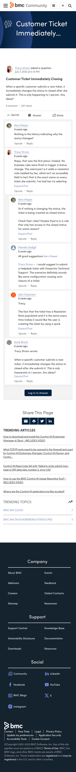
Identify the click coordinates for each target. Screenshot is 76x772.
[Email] (26, 421)
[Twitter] (42, 421)
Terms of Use (51, 748)
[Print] (34, 421)
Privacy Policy (54, 731)
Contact (8, 731)
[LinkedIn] (50, 421)
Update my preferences (20, 735)
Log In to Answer (38, 393)
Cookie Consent (41, 739)
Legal (38, 731)
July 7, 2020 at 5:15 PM (27, 71)
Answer (37, 115)
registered (51, 755)
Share (60, 115)
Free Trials (24, 731)
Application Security (50, 735)
